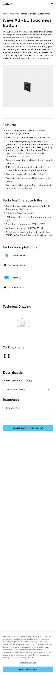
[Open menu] (52, 4)
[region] (28, 653)
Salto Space (19, 255)
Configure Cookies (28, 663)
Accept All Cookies (28, 669)
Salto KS (17, 277)
